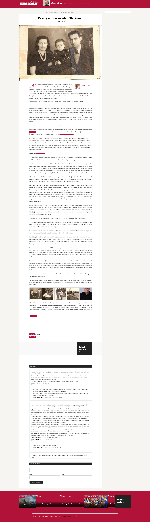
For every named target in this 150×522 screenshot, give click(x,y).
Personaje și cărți (25, 497)
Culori (55, 504)
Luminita (36, 440)
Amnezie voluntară (103, 504)
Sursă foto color (33, 316)
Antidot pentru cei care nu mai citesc (31, 504)
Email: (63, 474)
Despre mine (95, 497)
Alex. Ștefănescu (40, 153)
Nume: (31, 474)
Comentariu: (32, 467)
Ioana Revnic (56, 3)
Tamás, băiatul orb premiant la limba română (79, 504)
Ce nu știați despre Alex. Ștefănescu (67, 12)
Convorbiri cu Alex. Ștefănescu (66, 134)
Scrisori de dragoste (49, 497)
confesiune (37, 334)
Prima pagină (49, 12)
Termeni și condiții (67, 516)
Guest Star (56, 12)
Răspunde (52, 384)
